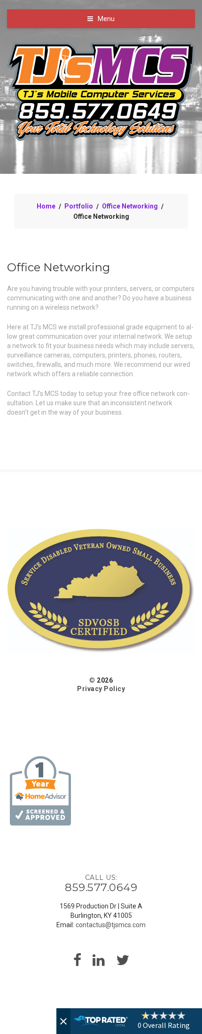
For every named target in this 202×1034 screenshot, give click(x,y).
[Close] (63, 1021)
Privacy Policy (101, 688)
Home (46, 206)
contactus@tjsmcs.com (111, 925)
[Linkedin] (99, 963)
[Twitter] (122, 963)
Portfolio (78, 206)
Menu (106, 18)
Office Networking (130, 206)
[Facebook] (77, 963)
